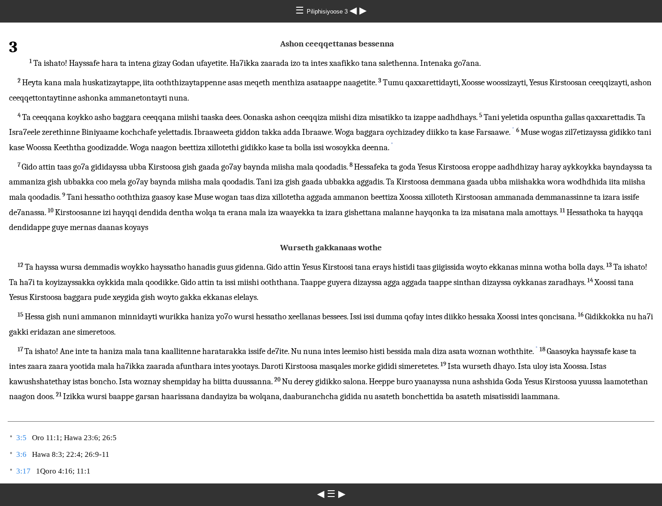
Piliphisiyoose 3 (328, 11)
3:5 (21, 437)
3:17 (23, 471)
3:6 (21, 454)
